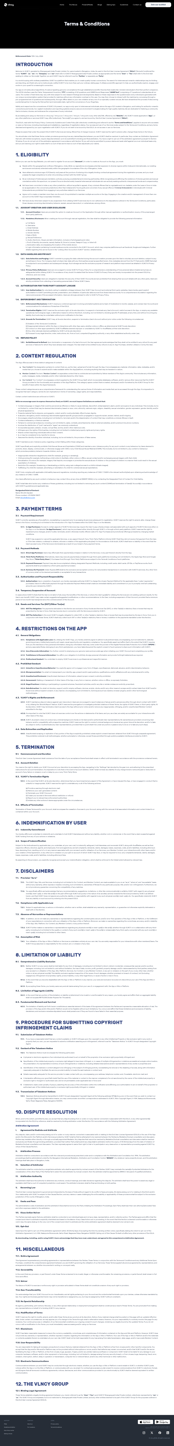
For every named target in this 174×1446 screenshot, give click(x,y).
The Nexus (73, 5)
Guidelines (124, 5)
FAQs (5, 1424)
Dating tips (111, 5)
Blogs (100, 5)
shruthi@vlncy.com (27, 498)
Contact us (137, 5)
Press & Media (87, 5)
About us (29, 1424)
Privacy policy (55, 1424)
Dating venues (8, 1433)
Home (62, 5)
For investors (31, 1427)
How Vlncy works (9, 1430)
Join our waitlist (158, 5)
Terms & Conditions (56, 1427)
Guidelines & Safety (9, 1427)
